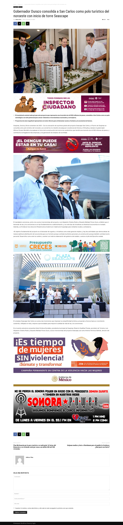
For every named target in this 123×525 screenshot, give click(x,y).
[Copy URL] (27, 23)
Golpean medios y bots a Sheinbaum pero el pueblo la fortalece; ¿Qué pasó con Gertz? (88, 446)
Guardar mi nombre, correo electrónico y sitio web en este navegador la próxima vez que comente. (44, 508)
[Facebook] (15, 23)
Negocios (20, 4)
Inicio (14, 4)
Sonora (20, 7)
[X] (19, 23)
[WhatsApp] (23, 23)
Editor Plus (18, 19)
